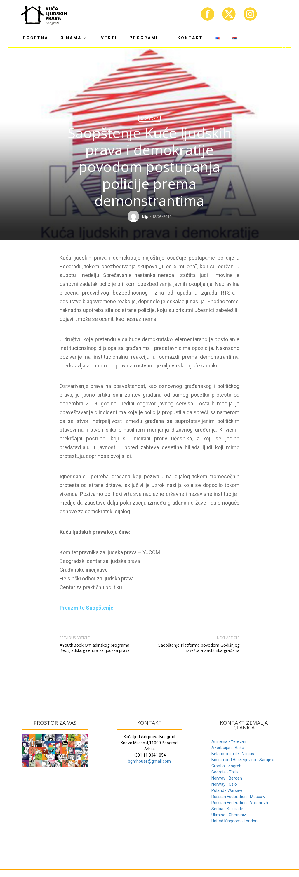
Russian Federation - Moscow (238, 796)
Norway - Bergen (226, 778)
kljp (145, 216)
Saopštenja (149, 118)
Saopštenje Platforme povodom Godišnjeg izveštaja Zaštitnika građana (198, 647)
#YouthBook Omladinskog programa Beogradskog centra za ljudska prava (95, 647)
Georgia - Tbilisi (225, 772)
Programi (143, 38)
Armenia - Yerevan (228, 741)
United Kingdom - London (234, 821)
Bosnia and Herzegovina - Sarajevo (243, 759)
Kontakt (190, 38)
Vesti (109, 38)
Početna (35, 38)
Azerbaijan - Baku (227, 747)
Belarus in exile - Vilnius (232, 753)
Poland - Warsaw (226, 790)
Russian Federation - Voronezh (239, 802)
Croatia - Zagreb (226, 766)
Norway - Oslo (224, 784)
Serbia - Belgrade (227, 808)
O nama (70, 38)
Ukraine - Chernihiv (228, 815)
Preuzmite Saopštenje (86, 608)
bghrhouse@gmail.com (149, 761)
